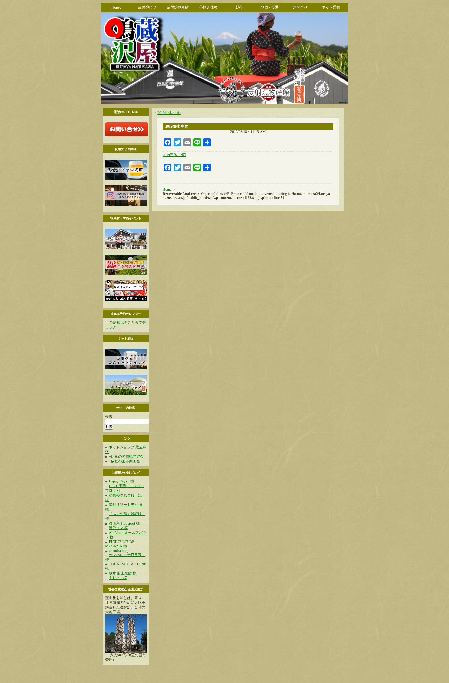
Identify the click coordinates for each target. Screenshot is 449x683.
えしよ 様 (118, 578)
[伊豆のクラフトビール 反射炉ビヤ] (126, 179)
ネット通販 (331, 7)
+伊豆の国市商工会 (124, 461)
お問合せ (300, 7)
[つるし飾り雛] (126, 300)
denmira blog (118, 551)
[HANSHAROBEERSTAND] (126, 205)
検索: (109, 417)
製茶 (239, 7)
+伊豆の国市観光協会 (126, 457)
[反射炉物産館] (126, 248)
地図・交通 (270, 7)
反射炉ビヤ (147, 7)
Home (116, 7)
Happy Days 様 (121, 481)
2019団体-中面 (169, 113)
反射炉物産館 (178, 7)
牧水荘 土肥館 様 (122, 573)
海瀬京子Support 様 (124, 523)
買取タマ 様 (118, 528)
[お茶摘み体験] (126, 274)
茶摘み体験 (208, 7)
